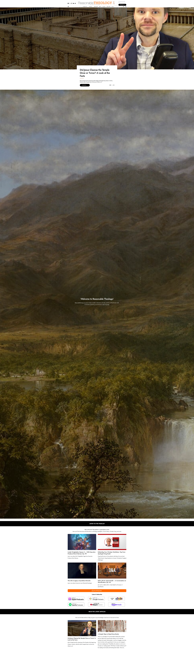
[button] (97, 590)
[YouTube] (73, 3)
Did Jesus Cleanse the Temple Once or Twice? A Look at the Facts (95, 73)
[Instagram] (71, 3)
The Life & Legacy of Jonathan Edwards (79, 581)
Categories (85, 6)
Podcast (90, 6)
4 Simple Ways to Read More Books (108, 634)
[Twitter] (70, 3)
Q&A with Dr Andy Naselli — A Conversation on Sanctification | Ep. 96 (112, 581)
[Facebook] (68, 3)
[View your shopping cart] (123, 6)
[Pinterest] (75, 3)
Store (113, 6)
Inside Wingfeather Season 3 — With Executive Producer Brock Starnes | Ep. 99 (81, 553)
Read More (84, 85)
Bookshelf (96, 6)
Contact (104, 6)
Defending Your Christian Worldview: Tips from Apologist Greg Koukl (111, 553)
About (100, 6)
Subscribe (122, 4)
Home (80, 6)
